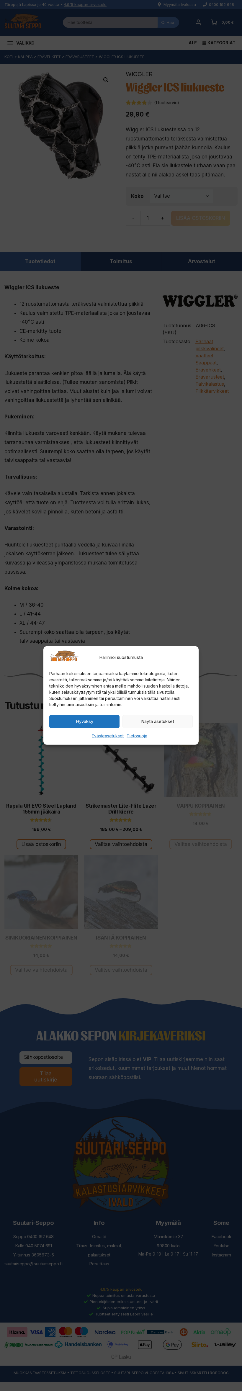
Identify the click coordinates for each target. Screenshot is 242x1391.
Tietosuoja (137, 735)
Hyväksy (84, 721)
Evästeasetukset (108, 735)
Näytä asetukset (157, 721)
